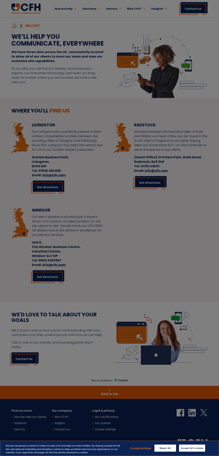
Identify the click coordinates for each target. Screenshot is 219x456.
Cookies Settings (140, 448)
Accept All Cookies (192, 448)
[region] (109, 448)
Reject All (165, 448)
